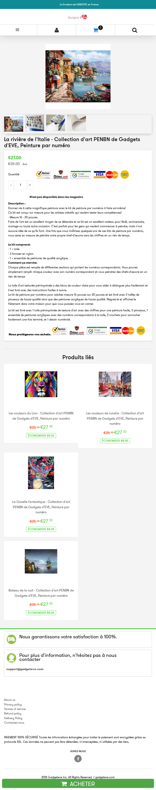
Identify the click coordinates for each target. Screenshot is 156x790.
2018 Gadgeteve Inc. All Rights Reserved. (66, 777)
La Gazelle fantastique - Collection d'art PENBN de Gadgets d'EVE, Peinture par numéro (41, 507)
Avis (25, 164)
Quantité (13, 174)
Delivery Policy (13, 718)
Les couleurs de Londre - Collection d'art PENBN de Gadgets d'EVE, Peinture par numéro (115, 418)
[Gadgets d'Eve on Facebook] (78, 758)
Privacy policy (13, 704)
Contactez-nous (14, 722)
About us (9, 700)
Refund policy (12, 713)
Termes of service (15, 709)
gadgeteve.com (105, 777)
